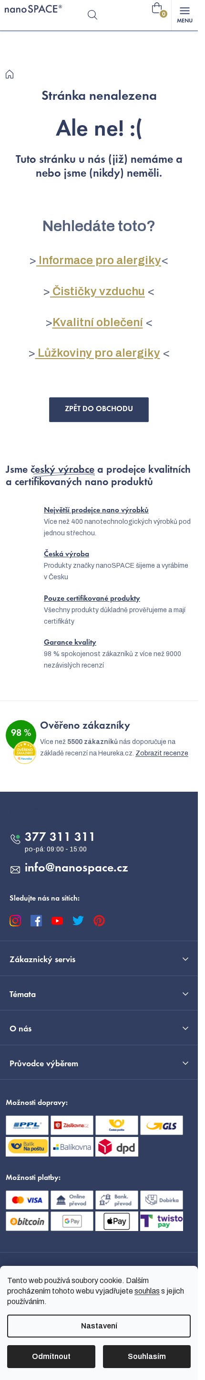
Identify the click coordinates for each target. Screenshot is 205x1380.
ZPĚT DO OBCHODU (99, 409)
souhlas (147, 1291)
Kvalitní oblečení (97, 322)
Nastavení (99, 1326)
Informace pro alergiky (98, 260)
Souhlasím (147, 1356)
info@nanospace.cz (76, 868)
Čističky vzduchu (97, 291)
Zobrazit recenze (161, 753)
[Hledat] (92, 15)
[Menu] (184, 15)
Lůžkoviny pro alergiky (97, 353)
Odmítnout (51, 1356)
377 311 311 (60, 838)
